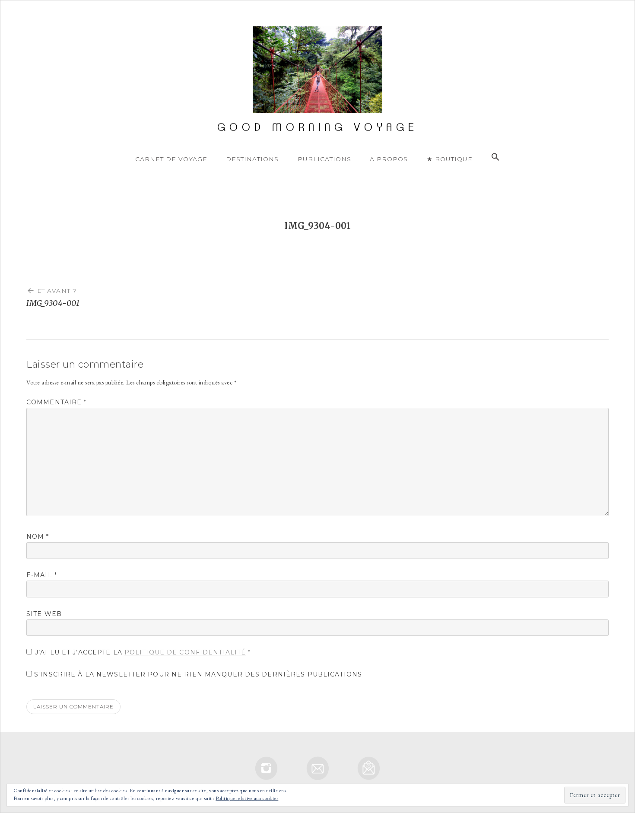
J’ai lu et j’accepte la (143, 652)
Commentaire (56, 402)
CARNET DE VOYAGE (171, 159)
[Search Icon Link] (495, 157)
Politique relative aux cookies (247, 798)
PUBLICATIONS (324, 159)
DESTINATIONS (252, 159)
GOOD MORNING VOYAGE (317, 127)
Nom (37, 536)
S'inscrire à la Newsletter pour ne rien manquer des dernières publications (197, 674)
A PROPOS (389, 159)
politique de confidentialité (185, 652)
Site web (44, 614)
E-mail (41, 575)
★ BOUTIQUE (450, 159)
